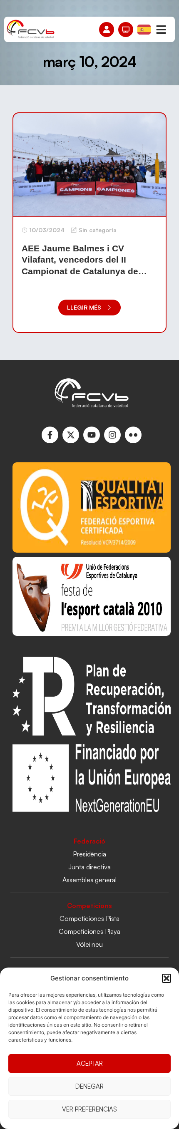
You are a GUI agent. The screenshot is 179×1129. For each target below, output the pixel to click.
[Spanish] (144, 29)
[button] (166, 978)
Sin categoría (98, 229)
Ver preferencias (89, 1109)
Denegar (89, 1086)
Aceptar (90, 1063)
